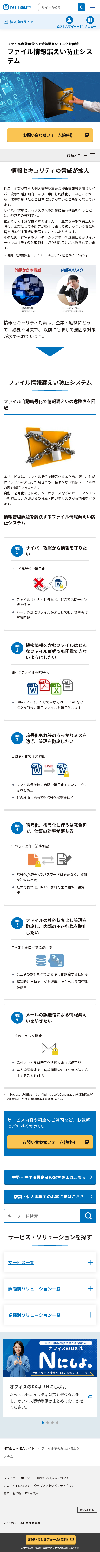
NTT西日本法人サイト (19, 1448)
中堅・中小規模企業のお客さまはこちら (49, 1177)
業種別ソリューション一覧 (34, 1315)
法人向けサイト (22, 21)
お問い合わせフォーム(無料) (49, 1142)
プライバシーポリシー (18, 1478)
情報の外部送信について (53, 1478)
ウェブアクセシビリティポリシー (55, 1485)
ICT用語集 (31, 1493)
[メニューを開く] (92, 7)
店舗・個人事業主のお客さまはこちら (49, 1196)
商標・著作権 (12, 1493)
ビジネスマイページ (69, 26)
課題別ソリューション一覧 (34, 1288)
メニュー (90, 26)
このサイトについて (17, 1485)
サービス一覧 (21, 1262)
